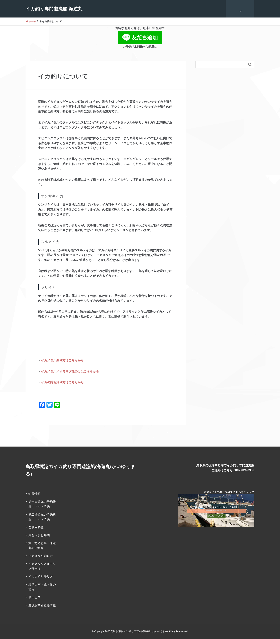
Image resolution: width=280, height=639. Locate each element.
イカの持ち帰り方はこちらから (62, 382)
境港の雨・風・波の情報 (42, 587)
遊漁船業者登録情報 (42, 605)
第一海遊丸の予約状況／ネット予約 (42, 504)
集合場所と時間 (39, 535)
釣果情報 (34, 493)
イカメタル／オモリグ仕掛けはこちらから (70, 371)
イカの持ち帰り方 (40, 576)
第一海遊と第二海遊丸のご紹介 (42, 545)
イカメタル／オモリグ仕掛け (42, 566)
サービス (34, 597)
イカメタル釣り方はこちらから (62, 360)
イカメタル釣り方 (40, 556)
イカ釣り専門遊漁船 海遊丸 (54, 8)
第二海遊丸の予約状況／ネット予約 (42, 517)
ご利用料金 (36, 527)
